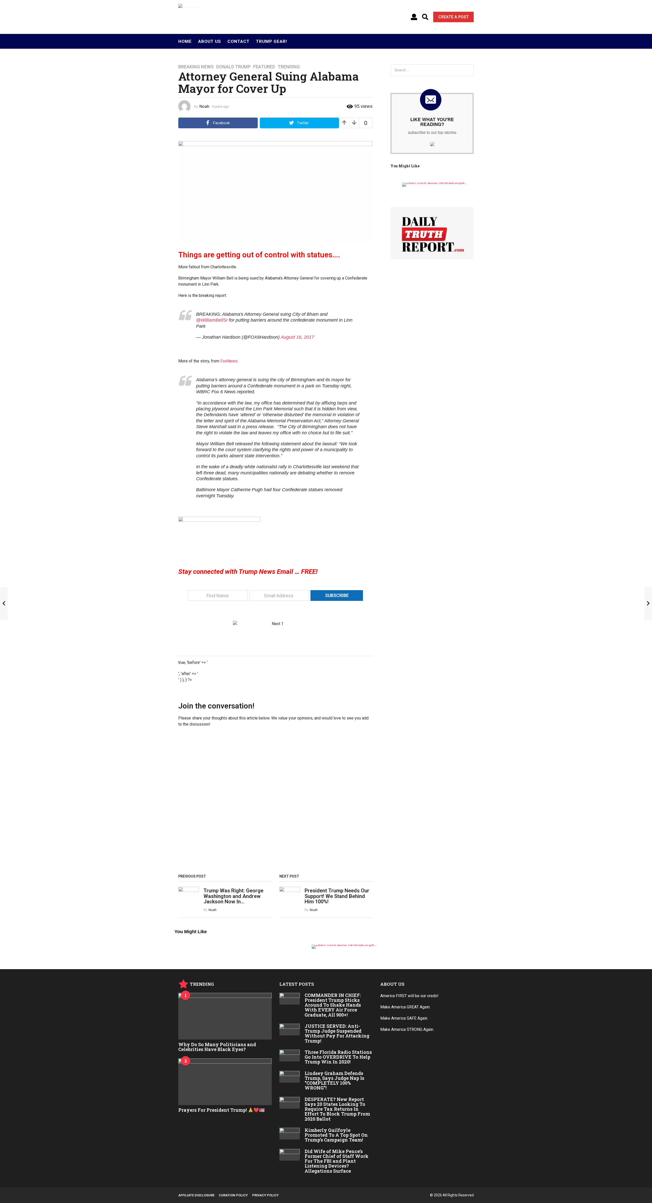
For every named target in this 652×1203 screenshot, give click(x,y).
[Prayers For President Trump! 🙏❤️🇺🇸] (225, 1081)
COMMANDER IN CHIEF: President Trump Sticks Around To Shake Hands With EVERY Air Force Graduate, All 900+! (333, 1005)
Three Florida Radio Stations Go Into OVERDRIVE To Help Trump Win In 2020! (338, 1057)
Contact (238, 41)
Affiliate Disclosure (196, 1195)
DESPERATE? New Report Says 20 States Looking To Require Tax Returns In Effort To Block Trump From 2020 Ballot (337, 1109)
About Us (209, 41)
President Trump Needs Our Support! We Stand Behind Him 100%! (337, 896)
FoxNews (228, 361)
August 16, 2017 (297, 337)
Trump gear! (271, 41)
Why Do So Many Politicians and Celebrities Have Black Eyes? (217, 1046)
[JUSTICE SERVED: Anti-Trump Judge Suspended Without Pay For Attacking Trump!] (289, 1029)
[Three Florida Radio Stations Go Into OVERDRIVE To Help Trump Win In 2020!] (289, 1055)
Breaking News (196, 66)
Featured (264, 66)
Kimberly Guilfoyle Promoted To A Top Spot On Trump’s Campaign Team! (336, 1135)
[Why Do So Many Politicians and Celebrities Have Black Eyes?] (225, 1016)
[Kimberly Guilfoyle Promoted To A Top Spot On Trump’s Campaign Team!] (289, 1133)
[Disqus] (275, 802)
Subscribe (337, 595)
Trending (289, 66)
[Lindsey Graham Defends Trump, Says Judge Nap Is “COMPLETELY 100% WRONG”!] (289, 1077)
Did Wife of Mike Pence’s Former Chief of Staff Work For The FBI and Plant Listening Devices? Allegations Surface (337, 1161)
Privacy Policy (265, 1195)
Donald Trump (233, 66)
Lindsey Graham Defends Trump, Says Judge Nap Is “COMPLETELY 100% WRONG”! (334, 1080)
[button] (414, 17)
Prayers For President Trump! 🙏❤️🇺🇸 (221, 1110)
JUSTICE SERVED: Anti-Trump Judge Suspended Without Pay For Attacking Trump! (337, 1033)
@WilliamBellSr (212, 320)
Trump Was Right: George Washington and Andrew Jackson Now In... (233, 896)
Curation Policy (233, 1195)
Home (185, 41)
